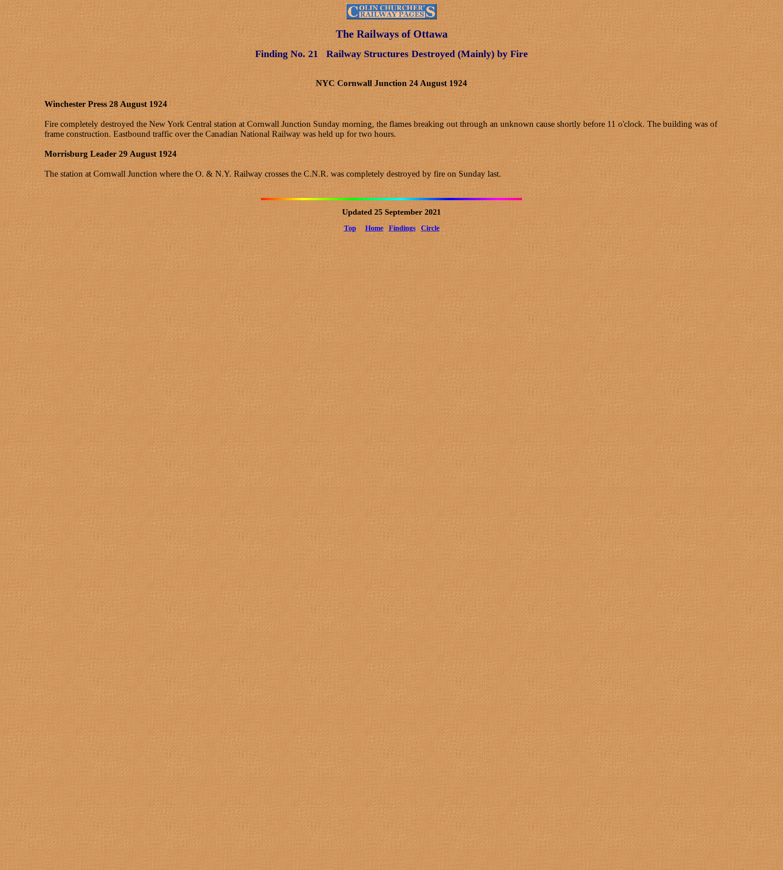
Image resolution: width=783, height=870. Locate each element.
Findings (402, 228)
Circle (430, 228)
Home (374, 228)
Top (350, 228)
